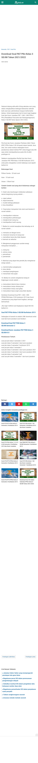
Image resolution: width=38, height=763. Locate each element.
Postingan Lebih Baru (8, 656)
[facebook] (4, 404)
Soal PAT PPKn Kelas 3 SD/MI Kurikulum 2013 (18, 312)
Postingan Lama (30, 656)
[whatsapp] (26, 404)
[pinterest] (19, 404)
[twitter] (11, 404)
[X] (36, 735)
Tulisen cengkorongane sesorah (14, 695)
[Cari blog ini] (35, 2)
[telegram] (33, 404)
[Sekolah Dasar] (19, 2)
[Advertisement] (19, 27)
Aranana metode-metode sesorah (14, 698)
